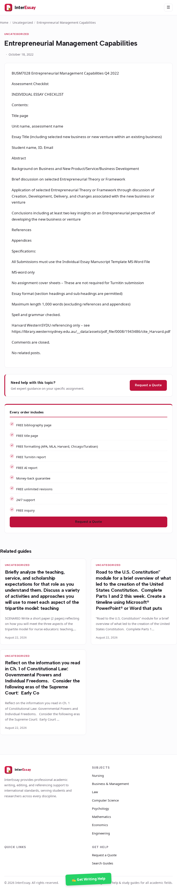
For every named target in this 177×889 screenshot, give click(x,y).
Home (4, 22)
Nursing (98, 775)
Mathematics (101, 816)
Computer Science (105, 800)
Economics (100, 825)
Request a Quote (148, 385)
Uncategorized (23, 22)
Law (95, 792)
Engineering (101, 833)
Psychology (100, 808)
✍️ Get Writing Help (89, 879)
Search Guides (102, 863)
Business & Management (110, 784)
